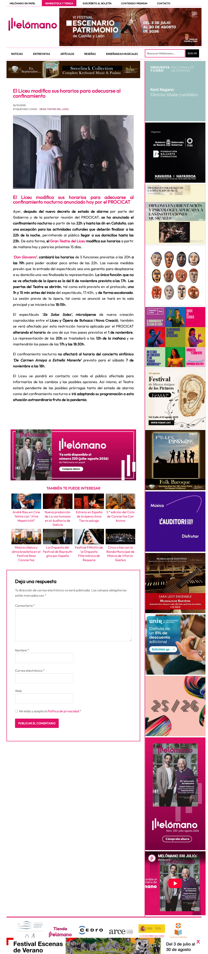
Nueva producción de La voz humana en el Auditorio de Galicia (57, 518)
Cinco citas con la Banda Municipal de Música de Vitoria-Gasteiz (120, 553)
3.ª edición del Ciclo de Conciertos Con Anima (120, 516)
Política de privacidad (64, 711)
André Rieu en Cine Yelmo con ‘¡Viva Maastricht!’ (26, 516)
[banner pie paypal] (104, 946)
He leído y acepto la (50, 711)
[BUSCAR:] (165, 53)
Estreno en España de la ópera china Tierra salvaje (89, 516)
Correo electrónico (30, 670)
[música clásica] (175, 644)
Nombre (22, 650)
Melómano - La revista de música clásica (33, 24)
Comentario (25, 606)
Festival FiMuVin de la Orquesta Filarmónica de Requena (89, 553)
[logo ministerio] (152, 928)
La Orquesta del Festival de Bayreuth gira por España (57, 551)
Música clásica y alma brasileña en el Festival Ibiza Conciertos (26, 553)
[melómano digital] (175, 91)
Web (18, 691)
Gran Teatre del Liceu (54, 109)
